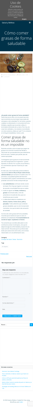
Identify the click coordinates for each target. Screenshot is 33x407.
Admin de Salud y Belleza (9, 75)
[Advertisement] (16, 96)
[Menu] (29, 22)
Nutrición (19, 239)
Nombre (5, 297)
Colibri (21, 402)
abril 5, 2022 (22, 75)
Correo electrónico (8, 303)
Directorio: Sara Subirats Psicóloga (10, 371)
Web (3, 309)
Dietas (14, 239)
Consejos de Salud (6, 239)
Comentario (6, 277)
